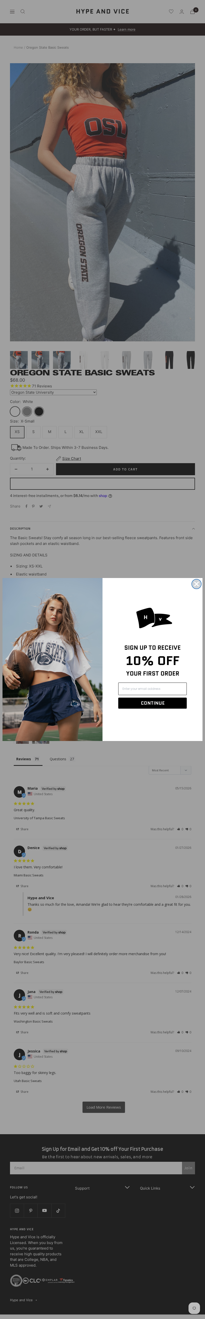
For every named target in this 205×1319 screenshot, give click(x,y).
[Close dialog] (196, 584)
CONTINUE (152, 703)
